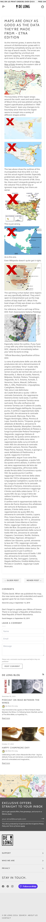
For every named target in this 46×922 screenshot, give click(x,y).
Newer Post (34, 580)
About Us (33, 915)
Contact (6, 918)
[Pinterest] (8, 886)
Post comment (12, 666)
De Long (8, 915)
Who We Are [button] (8, 860)
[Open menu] (5, 6)
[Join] (42, 819)
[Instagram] (12, 886)
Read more (6, 718)
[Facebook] (3, 886)
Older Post (11, 580)
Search (23, 915)
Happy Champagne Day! (16, 747)
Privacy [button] (6, 868)
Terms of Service (14, 826)
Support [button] (6, 853)
